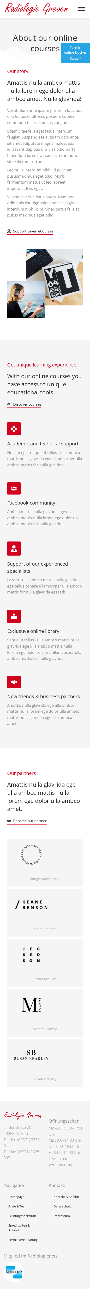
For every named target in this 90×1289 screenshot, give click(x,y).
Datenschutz (63, 1206)
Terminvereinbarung (23, 1239)
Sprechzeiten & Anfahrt (19, 1227)
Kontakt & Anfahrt (66, 1197)
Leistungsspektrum (22, 1216)
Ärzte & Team (17, 1206)
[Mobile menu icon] (81, 9)
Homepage (16, 1197)
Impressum (62, 1216)
